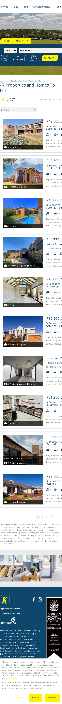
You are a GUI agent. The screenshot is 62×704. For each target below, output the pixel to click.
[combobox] (17, 110)
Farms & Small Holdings (25, 633)
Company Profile (20, 654)
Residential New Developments (12, 645)
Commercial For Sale (21, 642)
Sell (33, 642)
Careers (18, 651)
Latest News (33, 648)
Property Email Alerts (19, 648)
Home (9, 630)
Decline (35, 697)
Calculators (4, 648)
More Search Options (33, 58)
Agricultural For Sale (8, 639)
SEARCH (51, 58)
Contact (32, 654)
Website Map (5, 657)
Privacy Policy (11, 678)
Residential (33, 81)
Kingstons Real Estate (19, 81)
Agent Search (6, 654)
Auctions (3, 636)
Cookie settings (16, 697)
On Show (17, 630)
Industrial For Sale (7, 633)
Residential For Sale (30, 630)
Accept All (52, 697)
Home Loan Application (32, 651)
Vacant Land (25, 636)
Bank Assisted (14, 636)
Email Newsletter (6, 651)
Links (14, 657)
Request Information (26, 657)
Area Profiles (31, 645)
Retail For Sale (5, 642)
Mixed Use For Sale (25, 639)
